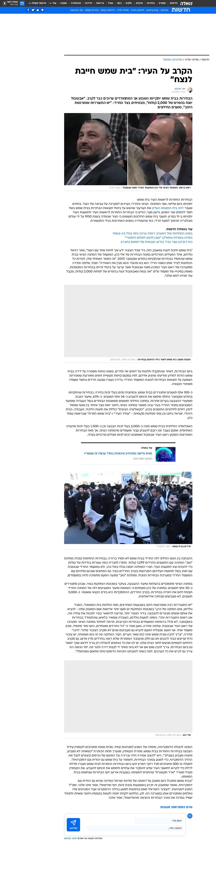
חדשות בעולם (108, 10)
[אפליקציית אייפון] (38, 10)
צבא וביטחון (152, 10)
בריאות (100, 3)
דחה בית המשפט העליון (168, 208)
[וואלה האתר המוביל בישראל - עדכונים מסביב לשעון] (186, 3)
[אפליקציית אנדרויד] (42, 10)
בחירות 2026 (92, 10)
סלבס (129, 3)
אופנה (63, 3)
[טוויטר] (33, 10)
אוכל (110, 3)
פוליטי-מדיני (123, 10)
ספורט (162, 3)
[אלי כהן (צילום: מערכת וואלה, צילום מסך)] (128, 699)
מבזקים (164, 10)
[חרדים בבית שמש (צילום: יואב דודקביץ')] (128, 511)
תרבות (139, 3)
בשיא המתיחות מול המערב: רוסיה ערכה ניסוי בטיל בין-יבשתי (152, 233)
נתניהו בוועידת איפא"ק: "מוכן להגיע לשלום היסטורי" (158, 237)
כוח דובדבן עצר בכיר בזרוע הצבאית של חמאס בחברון (156, 242)
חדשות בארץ (137, 10)
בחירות (151, 3)
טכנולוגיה (76, 3)
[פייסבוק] (28, 10)
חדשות (174, 3)
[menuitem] (172, 3)
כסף (119, 3)
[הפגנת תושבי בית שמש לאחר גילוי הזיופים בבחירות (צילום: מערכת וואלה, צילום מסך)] (128, 324)
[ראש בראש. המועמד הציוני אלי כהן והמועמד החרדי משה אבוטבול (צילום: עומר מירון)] (128, 152)
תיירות (88, 3)
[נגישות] (5, 3)
